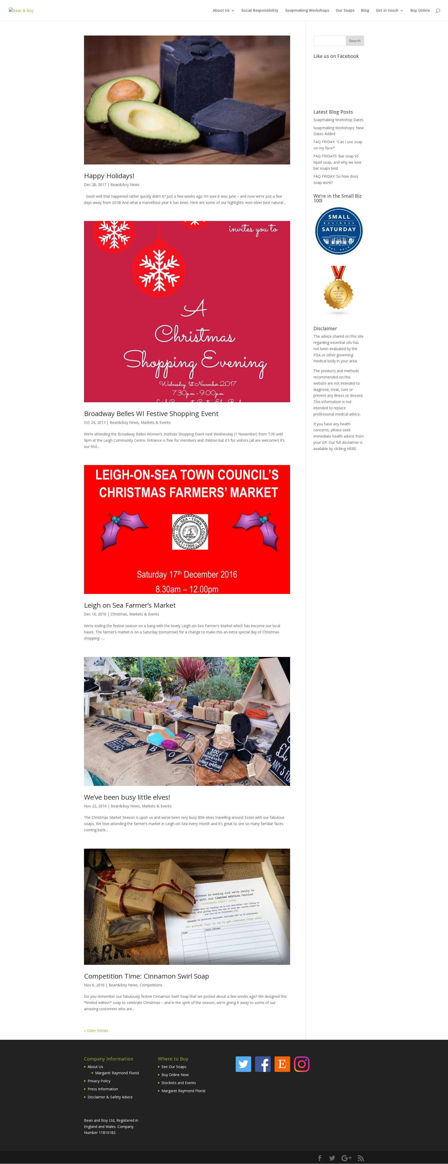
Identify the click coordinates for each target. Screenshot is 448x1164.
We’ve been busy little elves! (127, 797)
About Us (221, 11)
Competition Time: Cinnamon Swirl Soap (146, 976)
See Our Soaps (174, 1066)
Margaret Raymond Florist (117, 1072)
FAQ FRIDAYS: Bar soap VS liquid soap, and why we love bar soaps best (337, 162)
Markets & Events (156, 422)
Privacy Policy (99, 1080)
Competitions (151, 984)
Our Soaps (345, 11)
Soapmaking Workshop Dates (338, 119)
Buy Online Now (175, 1074)
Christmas (118, 614)
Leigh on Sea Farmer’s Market (130, 605)
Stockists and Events (179, 1082)
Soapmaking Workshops (307, 11)
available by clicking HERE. (335, 448)
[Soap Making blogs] (338, 315)
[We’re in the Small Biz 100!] (338, 254)
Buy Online (420, 11)
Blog (365, 11)
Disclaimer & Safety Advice (110, 1096)
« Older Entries (96, 1030)
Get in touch (387, 11)
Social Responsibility (259, 11)
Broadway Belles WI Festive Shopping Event (151, 413)
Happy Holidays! (109, 175)
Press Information (103, 1088)
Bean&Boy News (124, 184)
